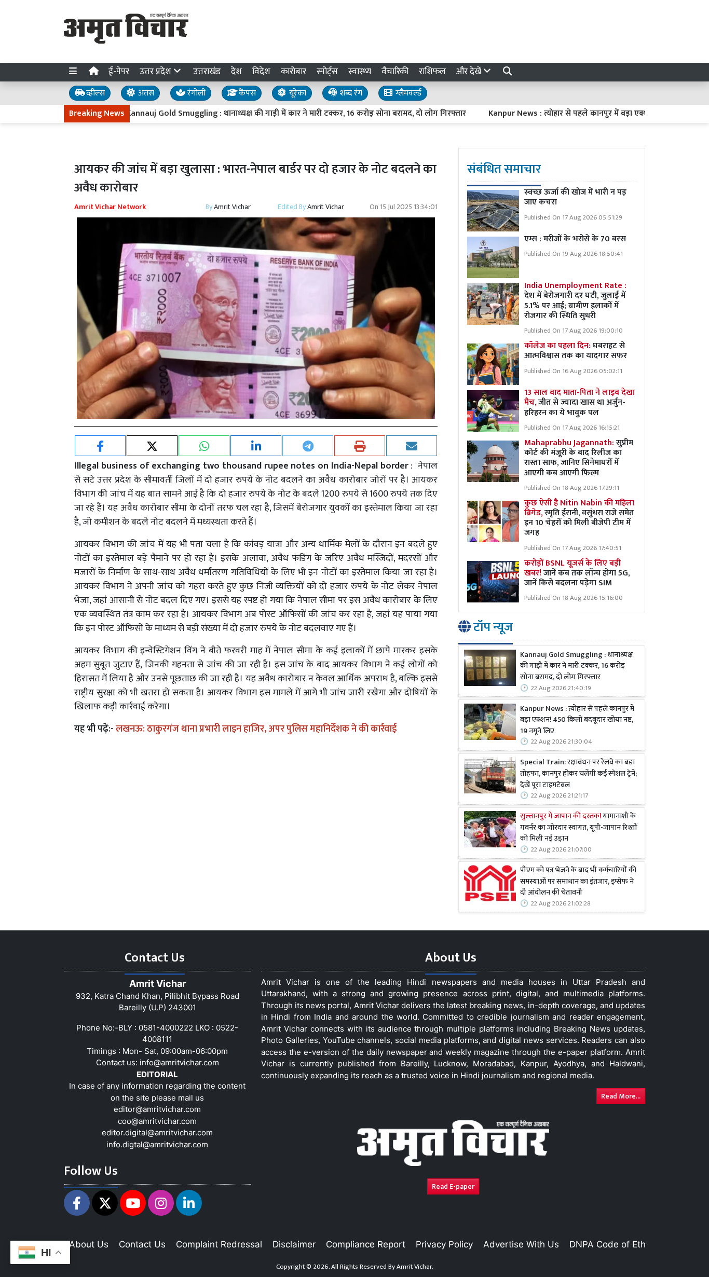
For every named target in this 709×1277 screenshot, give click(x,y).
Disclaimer (294, 1244)
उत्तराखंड (207, 71)
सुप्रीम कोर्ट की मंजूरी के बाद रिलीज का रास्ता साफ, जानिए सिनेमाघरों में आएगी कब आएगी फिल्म (578, 458)
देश (236, 71)
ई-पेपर (118, 71)
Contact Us (142, 1244)
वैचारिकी (394, 71)
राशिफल (432, 71)
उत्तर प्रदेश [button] (156, 71)
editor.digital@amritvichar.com (157, 1132)
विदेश (261, 71)
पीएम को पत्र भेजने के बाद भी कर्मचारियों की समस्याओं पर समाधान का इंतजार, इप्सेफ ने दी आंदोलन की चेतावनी (578, 882)
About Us (88, 1244)
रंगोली (195, 93)
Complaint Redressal (219, 1244)
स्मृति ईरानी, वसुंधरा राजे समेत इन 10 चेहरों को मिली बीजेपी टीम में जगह (579, 518)
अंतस (145, 93)
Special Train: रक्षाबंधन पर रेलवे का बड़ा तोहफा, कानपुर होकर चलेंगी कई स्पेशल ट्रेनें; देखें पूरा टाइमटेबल (578, 774)
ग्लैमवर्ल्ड (407, 93)
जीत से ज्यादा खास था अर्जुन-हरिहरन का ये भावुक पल (579, 403)
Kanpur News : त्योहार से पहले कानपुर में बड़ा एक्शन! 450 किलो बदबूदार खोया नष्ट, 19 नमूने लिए (577, 720)
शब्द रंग (349, 93)
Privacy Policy (444, 1244)
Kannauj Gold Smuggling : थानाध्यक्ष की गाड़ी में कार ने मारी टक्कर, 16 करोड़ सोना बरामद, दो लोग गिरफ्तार (261, 113)
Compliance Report (365, 1244)
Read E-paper (453, 1186)
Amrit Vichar (232, 207)
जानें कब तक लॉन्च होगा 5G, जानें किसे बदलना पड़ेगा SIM (577, 573)
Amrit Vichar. (415, 1266)
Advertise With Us (521, 1244)
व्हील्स (94, 93)
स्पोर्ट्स (327, 71)
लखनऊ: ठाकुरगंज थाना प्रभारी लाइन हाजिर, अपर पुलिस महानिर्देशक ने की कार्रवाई (256, 729)
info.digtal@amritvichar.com (157, 1144)
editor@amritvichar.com (157, 1109)
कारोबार (293, 71)
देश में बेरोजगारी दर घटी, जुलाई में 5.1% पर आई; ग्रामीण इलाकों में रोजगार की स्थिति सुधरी (575, 301)
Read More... (620, 1096)
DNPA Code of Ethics (613, 1244)
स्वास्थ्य (359, 71)
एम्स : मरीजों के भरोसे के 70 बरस (575, 239)
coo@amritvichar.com (157, 1121)
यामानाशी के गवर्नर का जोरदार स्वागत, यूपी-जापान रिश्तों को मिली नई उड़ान (578, 828)
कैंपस (246, 93)
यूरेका (296, 93)
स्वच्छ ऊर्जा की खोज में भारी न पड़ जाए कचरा (575, 198)
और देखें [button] (469, 71)
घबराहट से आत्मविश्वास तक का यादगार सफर (575, 351)
